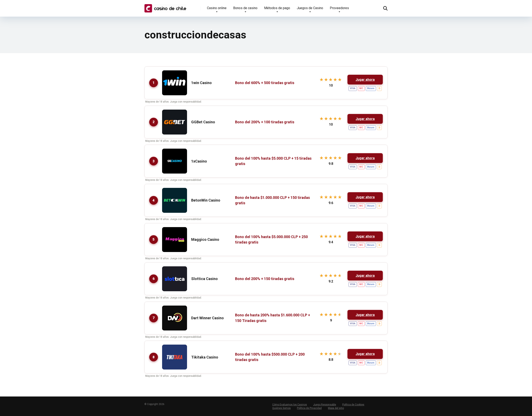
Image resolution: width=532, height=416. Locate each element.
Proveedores (339, 8)
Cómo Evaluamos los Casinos (289, 404)
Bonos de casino (245, 8)
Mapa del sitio (336, 408)
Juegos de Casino (310, 8)
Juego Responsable (324, 404)
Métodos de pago (277, 8)
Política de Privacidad (309, 408)
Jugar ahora (365, 80)
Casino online (217, 8)
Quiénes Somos (281, 408)
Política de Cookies (353, 404)
